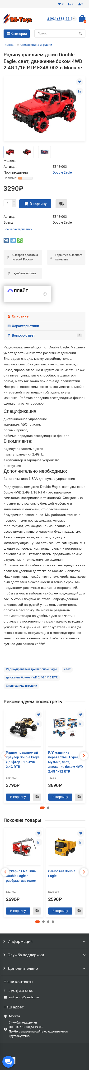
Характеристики (25, 326)
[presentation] (5, 756)
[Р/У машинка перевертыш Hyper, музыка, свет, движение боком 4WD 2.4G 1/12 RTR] (65, 728)
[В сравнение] (79, 91)
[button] (42, 808)
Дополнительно (23, 968)
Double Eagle (62, 172)
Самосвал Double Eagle (61, 873)
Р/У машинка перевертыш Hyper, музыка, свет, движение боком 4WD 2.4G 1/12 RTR (65, 762)
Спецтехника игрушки (36, 44)
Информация (20, 941)
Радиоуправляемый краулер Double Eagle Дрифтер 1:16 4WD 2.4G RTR (23, 760)
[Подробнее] (45, 294)
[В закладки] (79, 81)
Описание (20, 316)
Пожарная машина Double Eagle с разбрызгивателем (21, 875)
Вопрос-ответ (46, 335)
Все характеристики (18, 229)
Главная (9, 44)
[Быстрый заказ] (61, 203)
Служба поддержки (26, 955)
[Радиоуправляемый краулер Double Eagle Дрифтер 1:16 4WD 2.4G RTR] (23, 728)
